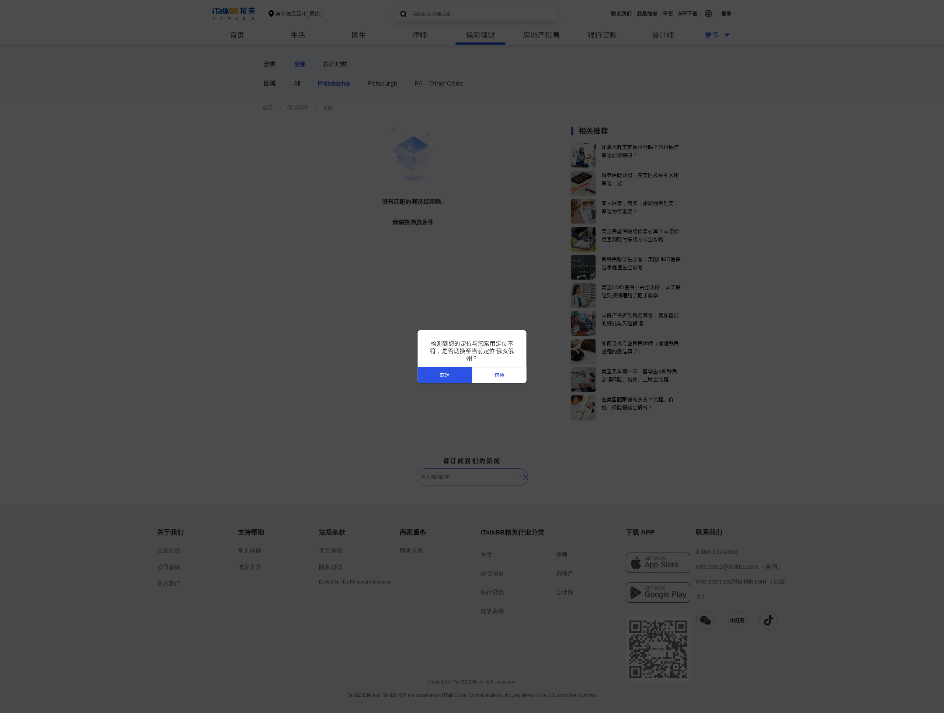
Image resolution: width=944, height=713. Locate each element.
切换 (499, 375)
